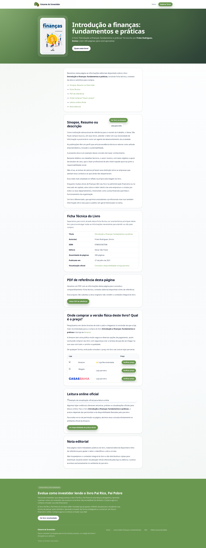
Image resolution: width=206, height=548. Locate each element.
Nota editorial (75, 106)
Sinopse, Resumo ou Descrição (82, 85)
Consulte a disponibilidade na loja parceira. (112, 265)
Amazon (87, 332)
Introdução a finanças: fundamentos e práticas (114, 234)
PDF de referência (77, 94)
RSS (146, 530)
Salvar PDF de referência (78, 301)
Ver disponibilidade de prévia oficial (82, 427)
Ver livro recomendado (48, 518)
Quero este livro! (81, 48)
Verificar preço (128, 362)
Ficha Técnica (75, 89)
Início (154, 4)
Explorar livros (165, 4)
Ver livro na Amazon (118, 120)
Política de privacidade (159, 530)
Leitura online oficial (78, 102)
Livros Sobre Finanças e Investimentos (127, 530)
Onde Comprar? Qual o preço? (82, 98)
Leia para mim (116, 126)
